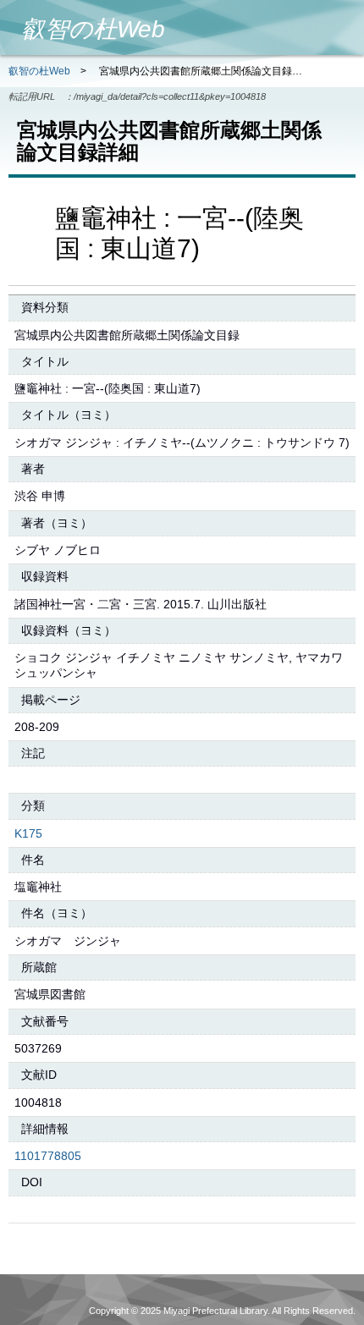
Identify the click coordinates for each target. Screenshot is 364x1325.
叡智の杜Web (39, 71)
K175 (28, 833)
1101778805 (47, 1156)
